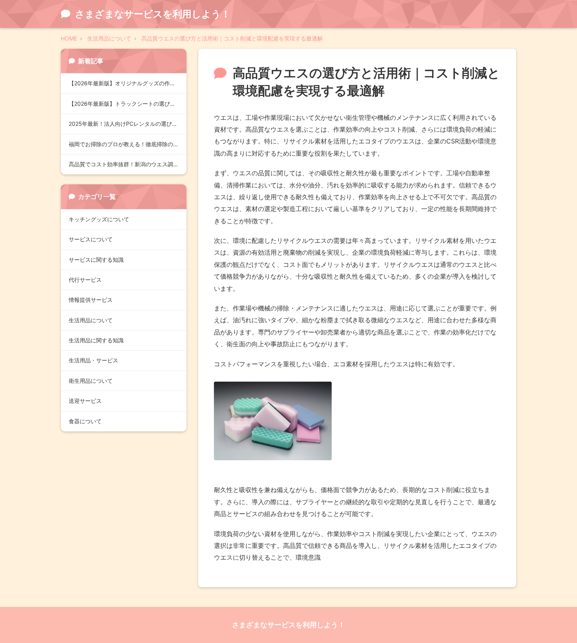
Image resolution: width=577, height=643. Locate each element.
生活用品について (109, 38)
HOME (69, 38)
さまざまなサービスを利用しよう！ (288, 625)
